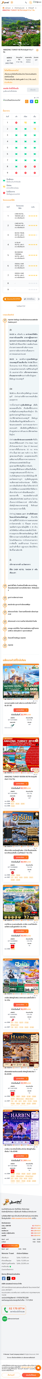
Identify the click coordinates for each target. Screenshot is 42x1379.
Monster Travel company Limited (14, 1354)
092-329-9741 (35, 1236)
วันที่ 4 (5, 605)
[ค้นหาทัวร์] (30, 2)
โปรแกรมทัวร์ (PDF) (13, 299)
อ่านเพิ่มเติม (8, 82)
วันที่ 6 (5, 622)
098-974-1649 (35, 1228)
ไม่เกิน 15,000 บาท (23, 1260)
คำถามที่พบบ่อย (6, 1260)
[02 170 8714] (26, 2)
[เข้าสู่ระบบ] (37, 2)
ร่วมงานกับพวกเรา (7, 1269)
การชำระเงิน (5, 1266)
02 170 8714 (36, 1226)
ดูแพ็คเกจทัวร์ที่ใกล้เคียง (10, 91)
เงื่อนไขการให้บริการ (17, 1357)
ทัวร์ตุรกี (31, 8)
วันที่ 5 (5, 612)
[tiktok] (9, 1278)
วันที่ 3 (5, 598)
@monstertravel (13, 1319)
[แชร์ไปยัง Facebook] (31, 101)
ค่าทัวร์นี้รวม (30, 299)
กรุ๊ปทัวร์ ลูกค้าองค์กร (8, 1263)
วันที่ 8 (5, 638)
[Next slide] (37, 31)
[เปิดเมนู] (11, 2)
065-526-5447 (35, 1233)
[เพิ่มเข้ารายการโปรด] (36, 666)
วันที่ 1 (5, 320)
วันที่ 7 (5, 629)
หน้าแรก (7, 8)
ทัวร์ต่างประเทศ (19, 8)
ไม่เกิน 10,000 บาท (23, 1257)
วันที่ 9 (5, 645)
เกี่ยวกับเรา (5, 1257)
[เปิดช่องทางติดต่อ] (38, 1368)
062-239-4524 (35, 1231)
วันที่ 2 (5, 586)
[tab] (14, 44)
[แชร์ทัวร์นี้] (26, 101)
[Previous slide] (4, 31)
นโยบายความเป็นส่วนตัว (29, 1357)
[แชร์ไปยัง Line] (36, 101)
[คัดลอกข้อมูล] (37, 50)
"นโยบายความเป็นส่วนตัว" (27, 1367)
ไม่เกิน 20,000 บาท (23, 1263)
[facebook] (4, 1278)
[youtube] (13, 1278)
